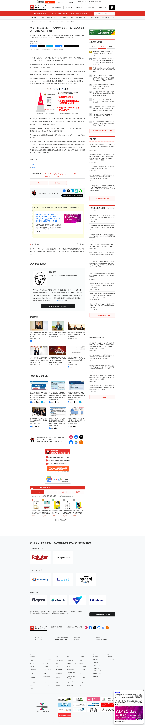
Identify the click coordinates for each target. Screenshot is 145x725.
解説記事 (110, 656)
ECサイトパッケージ (72, 681)
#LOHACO (48, 174)
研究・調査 (98, 1)
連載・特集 (33, 17)
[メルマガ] (71, 437)
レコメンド (82, 669)
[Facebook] (76, 437)
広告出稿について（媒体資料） (61, 637)
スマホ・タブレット (47, 669)
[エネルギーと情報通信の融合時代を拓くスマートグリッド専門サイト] (93, 705)
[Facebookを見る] (90, 627)
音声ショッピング (72, 663)
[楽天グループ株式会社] (40, 557)
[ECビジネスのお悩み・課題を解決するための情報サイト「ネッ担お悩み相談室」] (64, 716)
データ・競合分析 (59, 669)
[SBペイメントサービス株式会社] (63, 557)
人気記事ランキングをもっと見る (103, 131)
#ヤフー (54, 176)
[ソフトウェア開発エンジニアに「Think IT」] (79, 700)
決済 (32, 685)
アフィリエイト (105, 17)
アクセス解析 (83, 666)
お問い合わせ (78, 637)
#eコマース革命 (72, 174)
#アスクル (47, 176)
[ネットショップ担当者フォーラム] (38, 630)
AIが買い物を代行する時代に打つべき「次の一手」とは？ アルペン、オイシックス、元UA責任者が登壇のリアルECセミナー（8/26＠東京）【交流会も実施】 (128, 696)
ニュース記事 (111, 659)
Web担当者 (60, 2)
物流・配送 (58, 677)
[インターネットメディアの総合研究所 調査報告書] (107, 700)
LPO (69, 666)
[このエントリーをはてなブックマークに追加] (72, 190)
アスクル (34, 168)
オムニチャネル (47, 682)
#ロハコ (59, 176)
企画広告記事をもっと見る (103, 315)
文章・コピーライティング (72, 673)
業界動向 (58, 685)
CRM (57, 666)
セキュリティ (34, 682)
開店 (57, 682)
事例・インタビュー (98, 671)
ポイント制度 (71, 669)
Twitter (62, 301)
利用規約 (98, 637)
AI (60, 17)
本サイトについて (38, 637)
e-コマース (37, 492)
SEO (81, 660)
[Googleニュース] (76, 442)
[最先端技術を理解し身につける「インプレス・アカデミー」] (107, 711)
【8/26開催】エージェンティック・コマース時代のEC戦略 (48, 49)
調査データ (96, 668)
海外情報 (49, 17)
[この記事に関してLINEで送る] (80, 190)
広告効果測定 (59, 673)
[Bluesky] (98, 627)
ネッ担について (91, 7)
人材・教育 (82, 677)
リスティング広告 (95, 17)
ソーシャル (46, 663)
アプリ (81, 663)
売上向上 (33, 666)
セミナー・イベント (98, 659)
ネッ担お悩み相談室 (56, 7)
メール (32, 663)
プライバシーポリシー (39, 639)
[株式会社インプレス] (42, 708)
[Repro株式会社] (38, 600)
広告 (57, 663)
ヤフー (33, 165)
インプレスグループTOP (101, 639)
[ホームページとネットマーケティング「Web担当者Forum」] (93, 700)
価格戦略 (33, 677)
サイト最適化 (34, 669)
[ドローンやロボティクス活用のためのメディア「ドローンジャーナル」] (93, 711)
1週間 (102, 47)
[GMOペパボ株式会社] (86, 579)
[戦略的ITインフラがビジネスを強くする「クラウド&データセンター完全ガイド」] (64, 700)
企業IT (79, 1)
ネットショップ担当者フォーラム (38, 7)
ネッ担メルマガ (78, 7)
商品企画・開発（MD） (71, 677)
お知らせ (96, 662)
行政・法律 (70, 685)
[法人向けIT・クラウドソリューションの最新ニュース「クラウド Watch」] (64, 705)
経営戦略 (78, 492)
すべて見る (103, 397)
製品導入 (71, 2)
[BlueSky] (71, 442)
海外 (43, 17)
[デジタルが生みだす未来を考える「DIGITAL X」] (79, 711)
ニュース (39, 21)
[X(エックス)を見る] (94, 627)
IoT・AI (88, 1)
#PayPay (54, 174)
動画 (45, 673)
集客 (72, 17)
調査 (81, 685)
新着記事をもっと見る (103, 198)
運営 (81, 673)
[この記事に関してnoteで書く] (76, 191)
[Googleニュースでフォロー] (103, 627)
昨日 (93, 47)
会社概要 (77, 639)
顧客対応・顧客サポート (47, 677)
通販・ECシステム (48, 685)
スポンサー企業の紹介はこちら (102, 614)
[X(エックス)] (81, 437)
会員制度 (46, 666)
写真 (32, 673)
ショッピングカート (84, 682)
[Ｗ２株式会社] (77, 600)
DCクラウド (93, 1)
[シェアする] (64, 190)
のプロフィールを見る (57, 306)
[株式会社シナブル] (97, 600)
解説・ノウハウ (97, 665)
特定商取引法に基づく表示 (61, 639)
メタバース (65, 17)
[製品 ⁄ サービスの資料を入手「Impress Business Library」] (64, 711)
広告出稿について (102, 7)
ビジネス (64, 492)
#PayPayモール (62, 174)
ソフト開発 (84, 1)
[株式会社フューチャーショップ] (40, 579)
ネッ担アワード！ (68, 7)
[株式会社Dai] (63, 579)
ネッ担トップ (32, 21)
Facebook (54, 301)
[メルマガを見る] (86, 627)
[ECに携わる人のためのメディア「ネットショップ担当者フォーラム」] (107, 705)
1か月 (110, 47)
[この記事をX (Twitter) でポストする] (68, 190)
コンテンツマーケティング (82, 17)
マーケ (51, 492)
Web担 (60, 442)
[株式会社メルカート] (58, 600)
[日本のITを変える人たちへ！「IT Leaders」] (79, 705)
